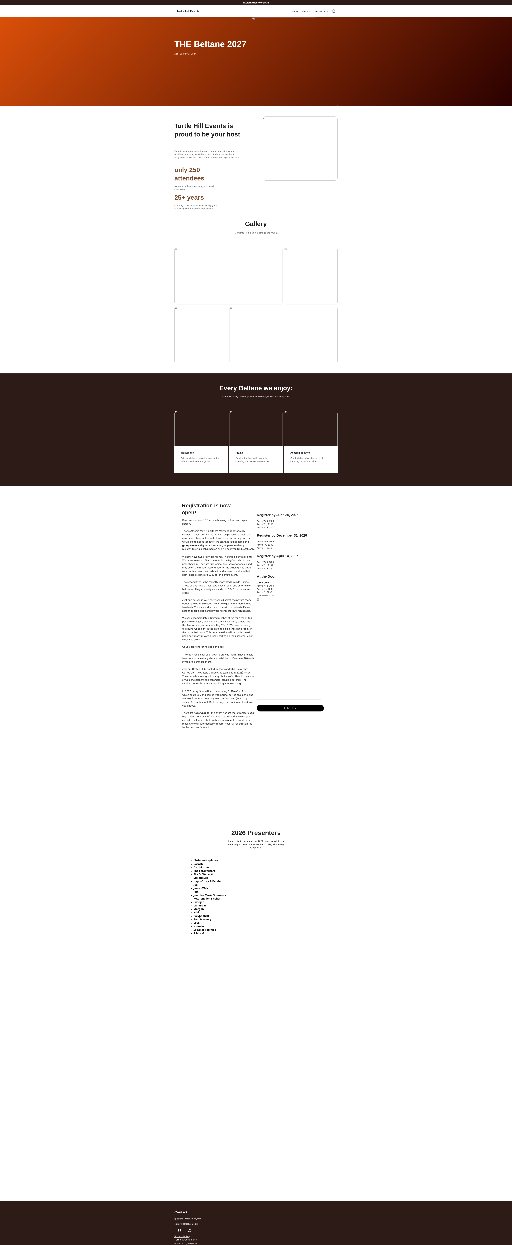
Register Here (290, 708)
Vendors (306, 11)
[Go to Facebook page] (179, 1230)
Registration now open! (256, 3)
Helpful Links (321, 11)
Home (295, 11)
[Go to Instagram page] (189, 1230)
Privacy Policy (182, 1236)
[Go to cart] (333, 11)
